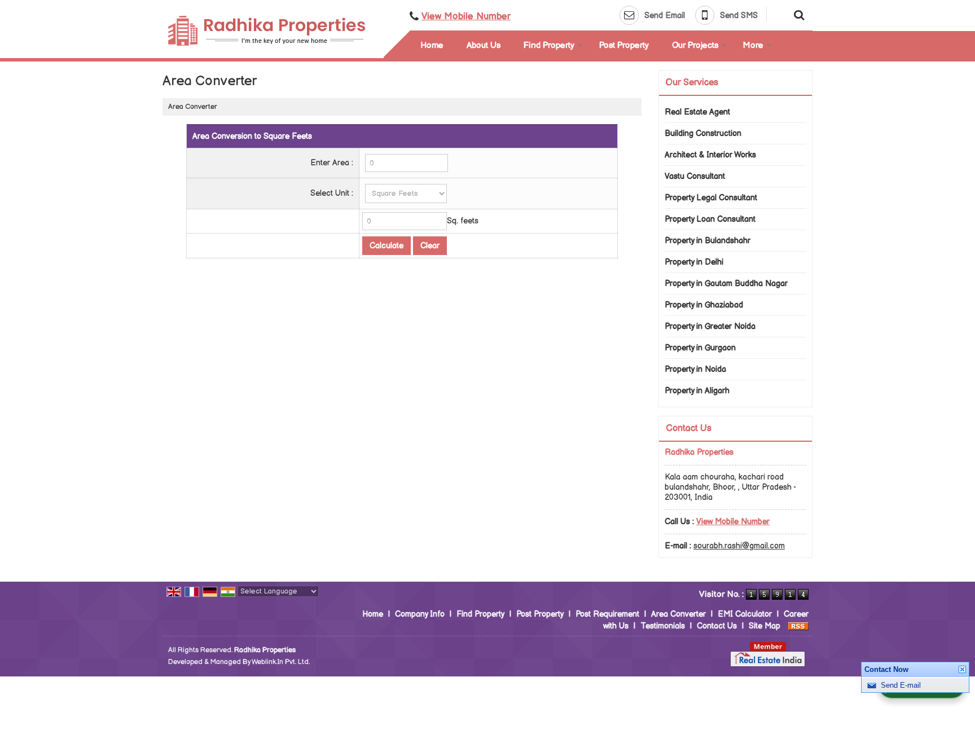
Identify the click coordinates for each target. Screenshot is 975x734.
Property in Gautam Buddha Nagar (726, 283)
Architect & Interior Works (710, 155)
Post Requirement (607, 614)
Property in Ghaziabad (704, 305)
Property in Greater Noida (710, 326)
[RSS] (798, 626)
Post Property (624, 45)
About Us (483, 45)
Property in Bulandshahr (707, 240)
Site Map (764, 626)
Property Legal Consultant (711, 198)
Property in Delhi (694, 262)
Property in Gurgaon (700, 348)
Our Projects (695, 45)
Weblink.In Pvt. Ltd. (281, 662)
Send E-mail (901, 685)
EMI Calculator (745, 614)
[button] (466, 16)
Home (431, 45)
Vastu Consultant (695, 176)
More (753, 45)
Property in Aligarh (697, 390)
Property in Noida (695, 369)
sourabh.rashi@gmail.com (739, 546)
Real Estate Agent (697, 112)
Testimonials (662, 626)
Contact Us (717, 626)
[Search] (797, 14)
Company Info (420, 614)
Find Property (549, 45)
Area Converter (678, 614)
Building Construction (703, 133)
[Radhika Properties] (266, 31)
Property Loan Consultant (710, 219)
